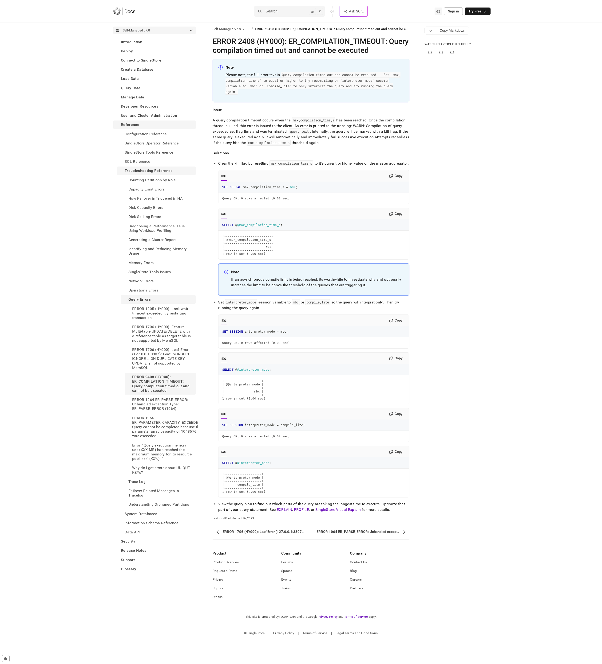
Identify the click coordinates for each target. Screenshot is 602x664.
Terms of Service (356, 616)
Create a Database (137, 69)
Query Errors (139, 299)
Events (286, 579)
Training (287, 588)
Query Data (130, 88)
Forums (287, 562)
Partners (356, 588)
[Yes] (430, 52)
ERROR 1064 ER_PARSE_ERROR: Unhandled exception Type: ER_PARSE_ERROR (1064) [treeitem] (160, 404)
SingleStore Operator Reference (152, 143)
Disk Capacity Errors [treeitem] (145, 208)
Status (218, 597)
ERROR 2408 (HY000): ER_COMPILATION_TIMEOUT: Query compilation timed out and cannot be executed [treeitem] (161, 384)
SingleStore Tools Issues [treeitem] (149, 272)
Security (128, 541)
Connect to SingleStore (141, 60)
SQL (224, 176)
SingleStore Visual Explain (338, 509)
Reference (130, 125)
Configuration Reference (145, 134)
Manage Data (132, 97)
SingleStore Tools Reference (149, 152)
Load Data (130, 79)
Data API (132, 532)
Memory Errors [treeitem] (141, 262)
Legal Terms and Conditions (357, 633)
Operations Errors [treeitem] (143, 290)
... (248, 29)
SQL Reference (137, 161)
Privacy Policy (328, 616)
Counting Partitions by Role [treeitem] (152, 180)
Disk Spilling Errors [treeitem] (144, 217)
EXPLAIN (284, 509)
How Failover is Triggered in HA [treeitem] (155, 198)
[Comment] (452, 52)
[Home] (124, 11)
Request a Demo (225, 571)
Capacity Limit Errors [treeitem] (146, 189)
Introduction (131, 42)
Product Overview (226, 562)
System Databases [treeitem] (141, 514)
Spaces (286, 571)
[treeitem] (154, 42)
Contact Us (358, 562)
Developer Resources (139, 106)
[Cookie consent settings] (6, 658)
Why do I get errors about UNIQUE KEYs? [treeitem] (161, 470)
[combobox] (438, 11)
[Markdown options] (430, 30)
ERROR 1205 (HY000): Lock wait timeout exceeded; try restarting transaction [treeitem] (160, 313)
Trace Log (137, 481)
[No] (441, 52)
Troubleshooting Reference (149, 171)
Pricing (218, 579)
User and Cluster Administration (149, 115)
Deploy (127, 51)
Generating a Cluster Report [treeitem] (152, 239)
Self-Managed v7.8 (227, 29)
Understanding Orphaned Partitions (158, 504)
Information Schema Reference (151, 523)
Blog (353, 571)
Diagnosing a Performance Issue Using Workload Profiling (156, 228)
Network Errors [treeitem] (141, 281)
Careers (356, 579)
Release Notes (133, 550)
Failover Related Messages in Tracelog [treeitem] (153, 493)
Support (128, 560)
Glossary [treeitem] (128, 569)
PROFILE (301, 509)
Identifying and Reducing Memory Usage (157, 251)
